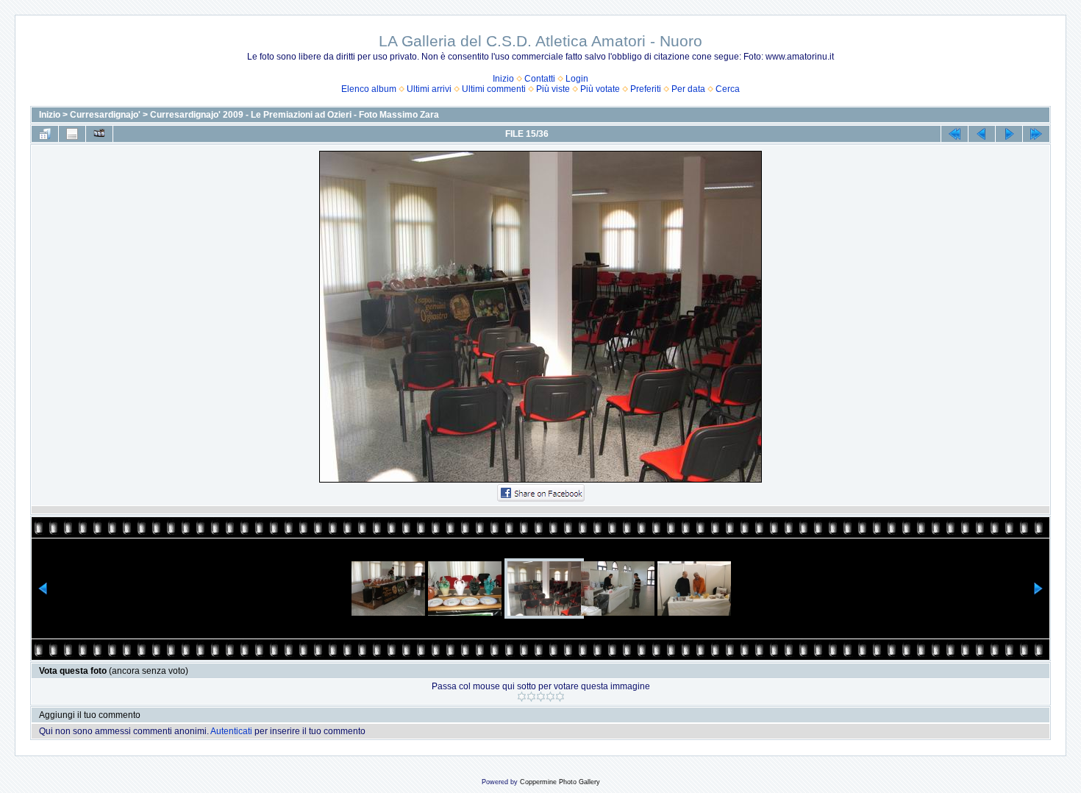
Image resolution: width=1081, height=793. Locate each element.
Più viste (553, 89)
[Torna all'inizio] (954, 134)
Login (577, 79)
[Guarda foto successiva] (1009, 134)
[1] (522, 696)
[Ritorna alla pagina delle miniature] (45, 134)
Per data (688, 89)
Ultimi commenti (494, 89)
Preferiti (645, 89)
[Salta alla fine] (1036, 134)
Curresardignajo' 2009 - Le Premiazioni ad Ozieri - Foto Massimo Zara (294, 115)
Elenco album (368, 89)
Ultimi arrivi (429, 89)
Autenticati (231, 731)
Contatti (539, 79)
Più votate (600, 89)
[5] (560, 696)
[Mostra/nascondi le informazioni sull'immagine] (72, 134)
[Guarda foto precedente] (981, 134)
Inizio (503, 79)
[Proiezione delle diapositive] (99, 134)
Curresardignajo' (105, 115)
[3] (541, 696)
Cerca (728, 89)
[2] (531, 696)
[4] (550, 696)
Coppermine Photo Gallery (560, 782)
